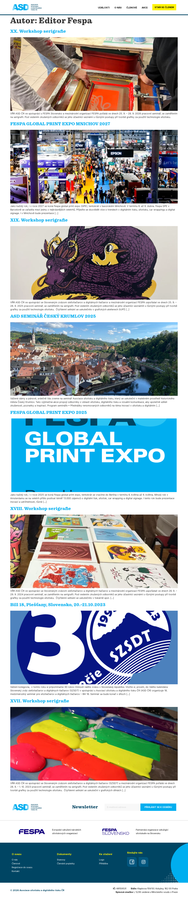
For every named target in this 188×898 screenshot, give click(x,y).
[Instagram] (143, 862)
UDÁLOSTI (104, 7)
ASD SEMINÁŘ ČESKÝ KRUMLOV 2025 (53, 316)
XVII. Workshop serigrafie (39, 701)
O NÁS (118, 7)
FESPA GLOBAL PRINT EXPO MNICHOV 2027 (60, 124)
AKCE (145, 7)
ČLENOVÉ (131, 7)
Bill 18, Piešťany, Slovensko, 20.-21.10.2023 (57, 605)
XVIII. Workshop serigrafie (40, 509)
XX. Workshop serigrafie (38, 31)
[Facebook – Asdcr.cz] (132, 862)
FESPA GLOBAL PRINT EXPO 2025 (48, 413)
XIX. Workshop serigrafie (39, 220)
